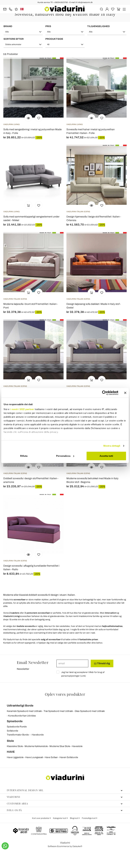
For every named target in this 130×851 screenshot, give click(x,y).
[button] (23, 32)
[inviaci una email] (4, 9)
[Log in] (107, 9)
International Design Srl (25, 790)
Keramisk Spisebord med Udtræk (24, 711)
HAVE (11, 751)
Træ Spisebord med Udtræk (58, 711)
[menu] (124, 9)
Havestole (77, 746)
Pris (48, 26)
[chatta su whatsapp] (5, 845)
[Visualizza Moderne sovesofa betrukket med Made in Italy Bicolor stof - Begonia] (91, 467)
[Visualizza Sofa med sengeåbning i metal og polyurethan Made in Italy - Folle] (28, 118)
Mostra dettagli (111, 445)
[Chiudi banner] (125, 393)
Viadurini (13, 796)
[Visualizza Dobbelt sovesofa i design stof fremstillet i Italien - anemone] (28, 467)
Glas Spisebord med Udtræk (90, 711)
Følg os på (14, 810)
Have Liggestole (15, 757)
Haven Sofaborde (68, 757)
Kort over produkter (41, 818)
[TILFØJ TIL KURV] (28, 205)
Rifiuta (23, 456)
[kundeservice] (10, 9)
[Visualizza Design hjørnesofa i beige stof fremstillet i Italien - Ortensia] (91, 205)
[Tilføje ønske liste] (38, 118)
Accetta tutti (106, 456)
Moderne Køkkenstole (36, 746)
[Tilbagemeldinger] (16, 9)
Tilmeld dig (103, 663)
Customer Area (17, 803)
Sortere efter (13, 39)
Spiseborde (15, 721)
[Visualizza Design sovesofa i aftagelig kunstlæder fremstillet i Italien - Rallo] (28, 554)
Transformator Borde (18, 734)
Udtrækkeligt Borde (20, 705)
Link (83, 676)
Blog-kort (74, 818)
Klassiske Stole (15, 746)
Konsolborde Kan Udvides (22, 715)
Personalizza (63, 456)
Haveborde (38, 734)
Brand (7, 26)
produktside (54, 39)
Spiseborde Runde (17, 726)
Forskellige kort (89, 818)
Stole (10, 740)
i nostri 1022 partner (22, 409)
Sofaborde (12, 730)
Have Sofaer (51, 757)
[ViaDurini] (64, 8)
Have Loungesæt (34, 757)
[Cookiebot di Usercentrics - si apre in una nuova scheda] (104, 392)
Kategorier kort (60, 818)
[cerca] (101, 9)
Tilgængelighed (98, 26)
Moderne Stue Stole (59, 746)
